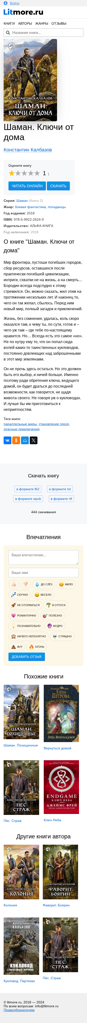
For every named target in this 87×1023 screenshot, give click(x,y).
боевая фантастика (30, 207)
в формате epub (28, 499)
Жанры (41, 23)
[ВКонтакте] (7, 440)
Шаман (22, 201)
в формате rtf (61, 499)
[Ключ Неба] (61, 813)
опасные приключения (22, 429)
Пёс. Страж (13, 821)
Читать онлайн (27, 186)
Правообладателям (19, 1010)
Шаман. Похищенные (21, 745)
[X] (33, 440)
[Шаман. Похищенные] (21, 738)
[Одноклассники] (16, 440)
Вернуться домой (57, 748)
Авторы (25, 23)
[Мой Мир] (25, 440)
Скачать (58, 186)
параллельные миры (20, 424)
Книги (9, 23)
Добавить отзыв (27, 657)
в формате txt (60, 489)
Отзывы (58, 23)
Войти (14, 3)
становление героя (54, 424)
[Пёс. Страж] (21, 814)
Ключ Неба (52, 820)
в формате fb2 (27, 489)
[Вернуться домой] (61, 741)
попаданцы (57, 207)
